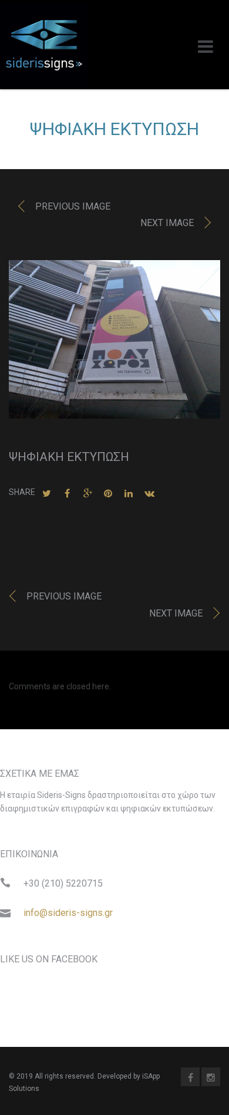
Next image (167, 222)
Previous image (72, 206)
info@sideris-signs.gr (68, 912)
